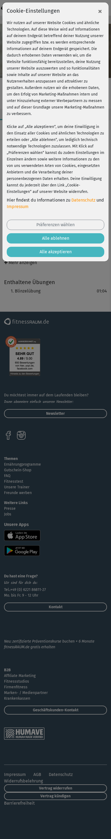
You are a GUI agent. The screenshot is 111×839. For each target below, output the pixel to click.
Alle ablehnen (55, 238)
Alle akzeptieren (56, 251)
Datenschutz (83, 200)
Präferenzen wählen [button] (55, 224)
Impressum (18, 206)
